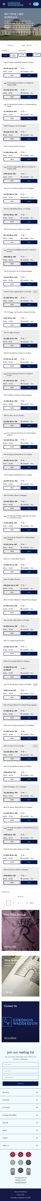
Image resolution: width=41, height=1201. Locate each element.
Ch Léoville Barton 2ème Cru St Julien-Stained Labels (21, 105)
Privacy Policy (20, 1194)
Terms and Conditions (20, 1191)
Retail (5, 55)
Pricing (4, 50)
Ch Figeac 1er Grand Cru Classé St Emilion (21, 312)
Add (29, 75)
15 (27, 903)
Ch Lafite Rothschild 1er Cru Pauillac (19, 209)
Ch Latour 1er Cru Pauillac (15, 416)
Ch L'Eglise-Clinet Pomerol (15, 641)
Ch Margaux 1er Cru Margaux (16, 126)
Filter (9, 45)
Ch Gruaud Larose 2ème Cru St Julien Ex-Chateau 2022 (20, 84)
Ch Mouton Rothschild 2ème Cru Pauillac (20, 62)
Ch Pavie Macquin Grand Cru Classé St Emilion (20, 375)
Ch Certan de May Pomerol (16, 146)
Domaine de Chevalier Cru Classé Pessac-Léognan (21, 538)
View (12, 75)
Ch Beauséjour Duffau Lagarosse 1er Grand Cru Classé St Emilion (21, 517)
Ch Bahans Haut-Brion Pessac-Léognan (19, 395)
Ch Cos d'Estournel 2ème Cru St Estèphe (20, 188)
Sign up (20, 1084)
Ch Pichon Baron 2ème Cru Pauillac (18, 229)
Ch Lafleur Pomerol (13, 333)
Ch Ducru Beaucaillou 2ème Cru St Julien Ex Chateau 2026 (21, 168)
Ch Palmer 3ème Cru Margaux (17, 495)
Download (5, 892)
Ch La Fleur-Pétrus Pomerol (16, 559)
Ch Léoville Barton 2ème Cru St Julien (19, 353)
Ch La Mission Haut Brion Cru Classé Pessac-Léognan (21, 434)
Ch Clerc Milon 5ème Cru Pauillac (18, 620)
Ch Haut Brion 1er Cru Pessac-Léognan (19, 271)
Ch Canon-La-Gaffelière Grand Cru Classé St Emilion (21, 251)
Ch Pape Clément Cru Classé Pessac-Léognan (22, 600)
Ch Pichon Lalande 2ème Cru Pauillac (19, 292)
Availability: (26, 72)
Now (36, 55)
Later (22, 55)
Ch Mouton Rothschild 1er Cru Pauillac (19, 455)
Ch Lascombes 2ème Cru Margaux (18, 661)
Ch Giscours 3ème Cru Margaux (17, 870)
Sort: (23, 45)
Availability (23, 50)
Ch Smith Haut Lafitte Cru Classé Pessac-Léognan (20, 829)
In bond (14, 55)
